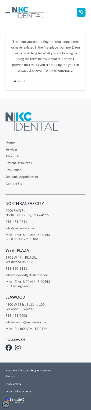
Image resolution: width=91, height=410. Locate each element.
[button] (8, 12)
